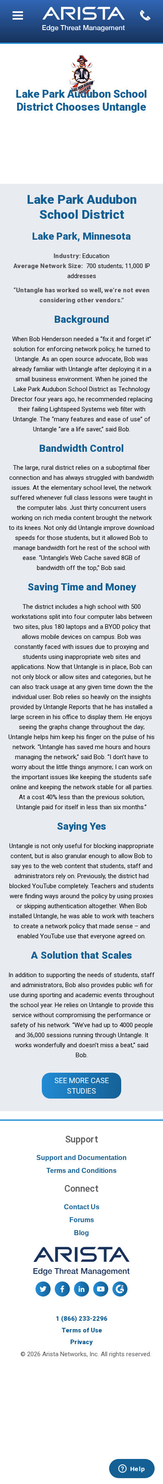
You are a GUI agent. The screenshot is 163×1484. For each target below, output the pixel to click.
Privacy (81, 1342)
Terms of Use (81, 1330)
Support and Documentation (81, 1157)
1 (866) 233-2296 (81, 1318)
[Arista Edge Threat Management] (83, 20)
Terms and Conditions (81, 1170)
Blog (81, 1232)
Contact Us (81, 1206)
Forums (81, 1219)
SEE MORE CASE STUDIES (82, 1085)
